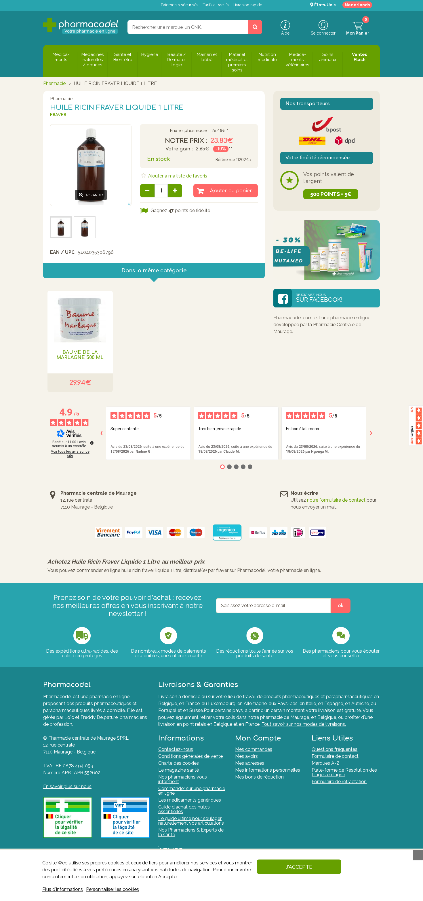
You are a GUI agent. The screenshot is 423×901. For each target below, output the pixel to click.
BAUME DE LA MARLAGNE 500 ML (80, 355)
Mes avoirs (246, 756)
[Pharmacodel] (80, 26)
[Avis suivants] (371, 433)
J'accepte (299, 867)
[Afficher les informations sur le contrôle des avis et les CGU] (91, 443)
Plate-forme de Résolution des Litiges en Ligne (344, 772)
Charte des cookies (178, 763)
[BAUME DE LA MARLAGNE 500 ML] (80, 317)
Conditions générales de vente (190, 756)
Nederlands (357, 5)
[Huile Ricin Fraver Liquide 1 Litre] (84, 227)
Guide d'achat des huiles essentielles (184, 809)
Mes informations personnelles (267, 770)
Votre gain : (179, 149)
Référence (225, 160)
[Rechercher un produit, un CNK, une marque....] (255, 27)
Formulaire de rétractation (339, 781)
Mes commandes (253, 749)
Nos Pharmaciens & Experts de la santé (191, 832)
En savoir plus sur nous (67, 786)
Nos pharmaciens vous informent (182, 779)
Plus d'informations (62, 889)
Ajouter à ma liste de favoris (177, 176)
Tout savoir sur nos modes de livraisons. (304, 724)
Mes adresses (249, 763)
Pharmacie (54, 83)
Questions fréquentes (334, 749)
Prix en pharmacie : (189, 131)
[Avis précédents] (101, 433)
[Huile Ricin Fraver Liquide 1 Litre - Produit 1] (60, 227)
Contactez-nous (175, 749)
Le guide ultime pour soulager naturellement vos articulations (191, 821)
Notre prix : (186, 140)
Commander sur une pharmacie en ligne (191, 791)
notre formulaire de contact (336, 500)
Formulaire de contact (335, 756)
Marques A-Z (326, 763)
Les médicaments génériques (189, 800)
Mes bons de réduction (259, 777)
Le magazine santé (178, 770)
